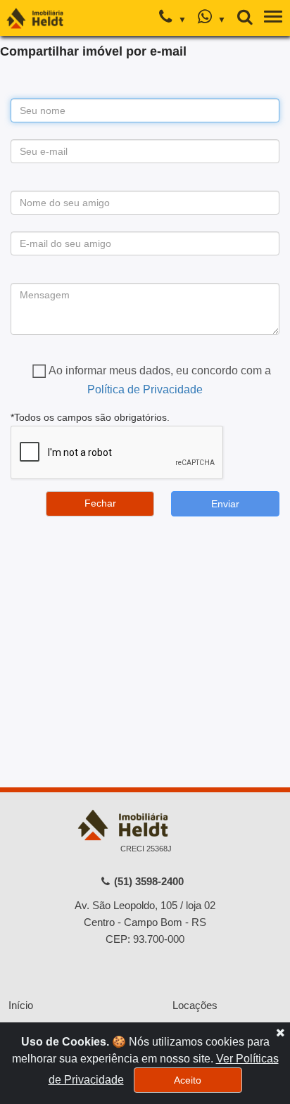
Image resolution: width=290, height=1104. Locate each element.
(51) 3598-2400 (147, 881)
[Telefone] (173, 19)
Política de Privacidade (145, 389)
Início (20, 1005)
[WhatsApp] (211, 19)
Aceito (187, 1080)
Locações (195, 1005)
